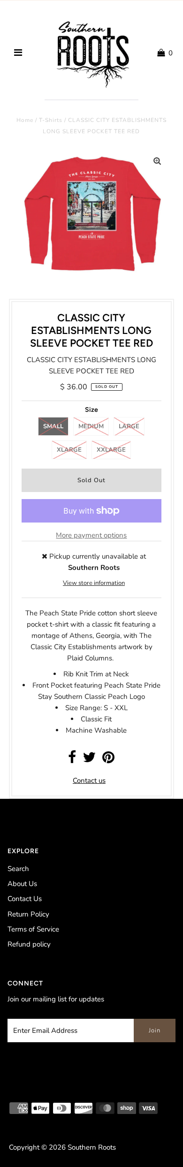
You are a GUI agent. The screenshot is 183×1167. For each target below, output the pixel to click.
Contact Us (25, 898)
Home (24, 120)
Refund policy (29, 944)
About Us (22, 883)
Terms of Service (33, 929)
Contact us (89, 780)
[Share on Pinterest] (108, 760)
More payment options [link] (91, 535)
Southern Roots (92, 1147)
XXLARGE (111, 450)
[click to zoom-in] (157, 161)
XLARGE (69, 450)
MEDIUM (91, 426)
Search (18, 868)
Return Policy (28, 914)
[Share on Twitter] (89, 760)
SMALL (53, 426)
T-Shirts (50, 120)
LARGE (129, 426)
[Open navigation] (18, 53)
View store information (94, 583)
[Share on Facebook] (72, 760)
